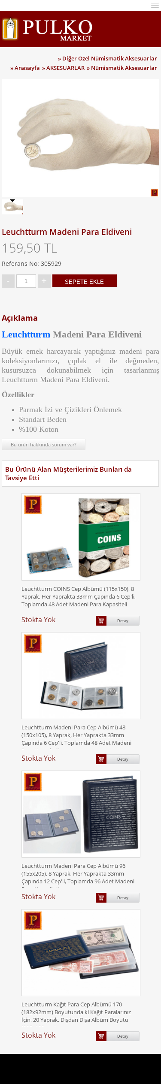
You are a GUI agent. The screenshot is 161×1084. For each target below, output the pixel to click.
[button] (155, 4)
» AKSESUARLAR (63, 68)
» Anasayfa (25, 68)
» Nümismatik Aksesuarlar (122, 68)
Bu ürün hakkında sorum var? (43, 444)
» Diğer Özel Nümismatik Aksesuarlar (107, 58)
